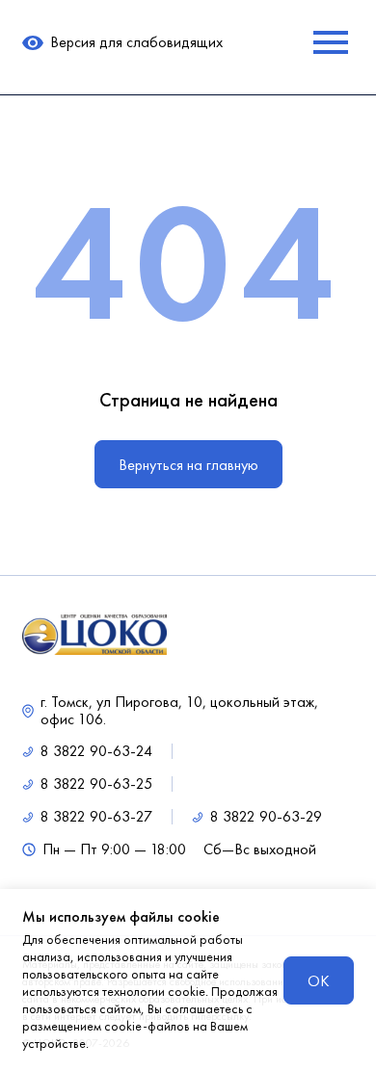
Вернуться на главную (188, 465)
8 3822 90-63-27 (96, 816)
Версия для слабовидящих (136, 42)
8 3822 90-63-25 (96, 784)
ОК (319, 981)
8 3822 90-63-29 (266, 816)
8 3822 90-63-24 (96, 751)
